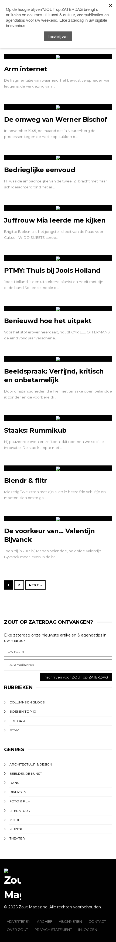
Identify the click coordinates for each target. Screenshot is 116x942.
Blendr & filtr (25, 480)
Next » (35, 585)
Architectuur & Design (30, 764)
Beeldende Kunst (25, 773)
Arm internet (25, 69)
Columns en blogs (27, 702)
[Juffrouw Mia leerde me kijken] (58, 208)
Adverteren (18, 921)
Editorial (18, 721)
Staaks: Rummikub (35, 430)
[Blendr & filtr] (58, 468)
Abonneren (70, 921)
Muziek (15, 829)
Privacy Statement (53, 929)
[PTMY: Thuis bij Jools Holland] (58, 258)
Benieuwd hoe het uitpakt (47, 321)
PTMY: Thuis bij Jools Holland (52, 270)
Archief (44, 921)
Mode (14, 820)
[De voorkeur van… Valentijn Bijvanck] (58, 518)
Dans (14, 783)
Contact (97, 921)
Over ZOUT (17, 929)
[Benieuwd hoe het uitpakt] (58, 308)
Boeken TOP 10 (22, 711)
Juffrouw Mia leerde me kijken (55, 220)
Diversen (17, 792)
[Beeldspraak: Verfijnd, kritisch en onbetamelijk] (58, 359)
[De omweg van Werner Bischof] (58, 107)
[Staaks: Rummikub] (58, 418)
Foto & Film (19, 801)
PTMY (14, 730)
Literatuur (19, 811)
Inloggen (87, 929)
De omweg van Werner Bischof (55, 119)
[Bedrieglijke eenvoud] (58, 157)
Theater (17, 838)
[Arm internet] (58, 56)
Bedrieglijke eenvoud (39, 170)
